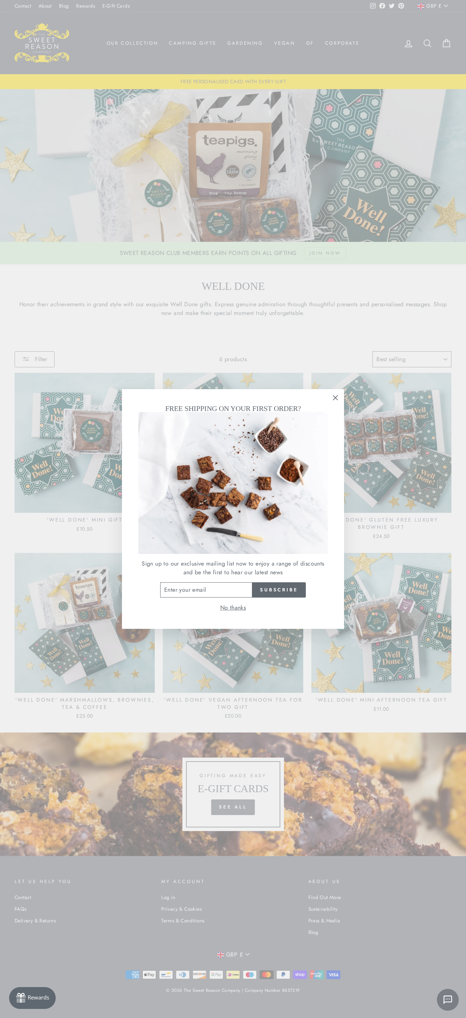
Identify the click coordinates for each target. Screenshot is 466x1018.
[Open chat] (448, 1000)
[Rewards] (32, 998)
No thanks (233, 607)
